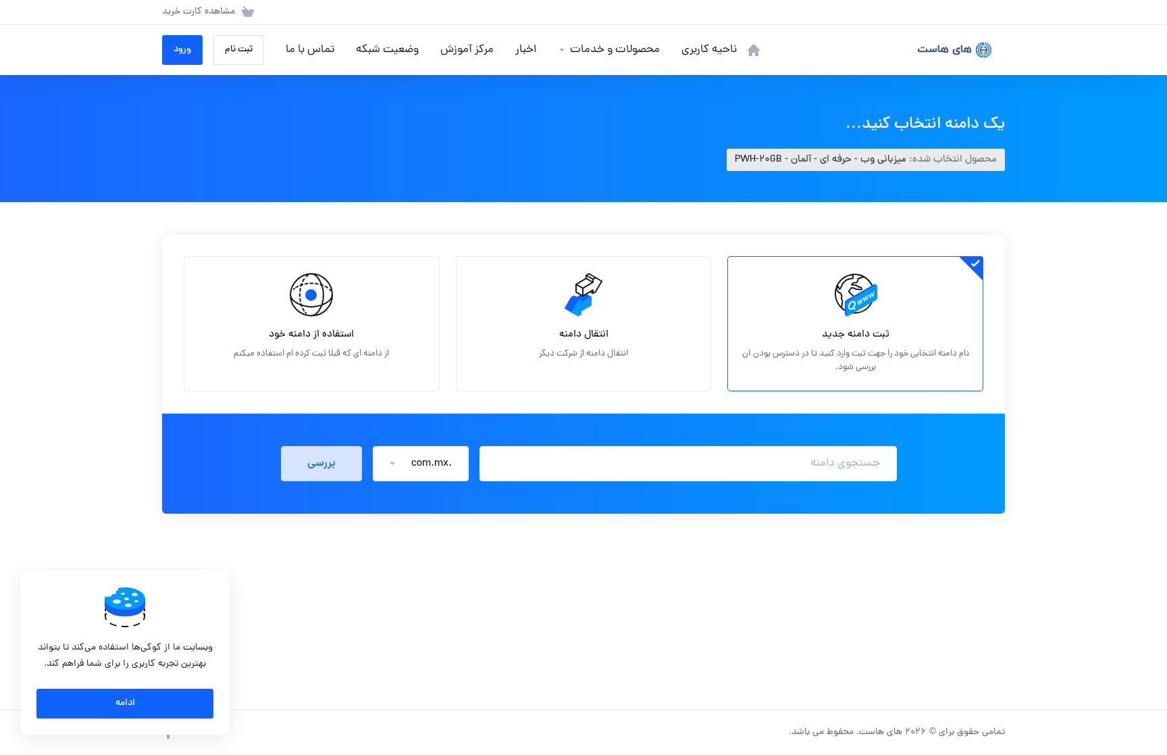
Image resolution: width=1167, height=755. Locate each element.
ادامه (125, 703)
